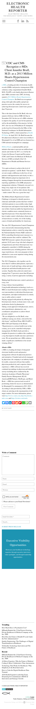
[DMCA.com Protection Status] (7, 690)
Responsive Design (10, 702)
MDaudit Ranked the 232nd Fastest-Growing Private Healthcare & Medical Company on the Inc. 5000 (17, 632)
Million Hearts (7, 147)
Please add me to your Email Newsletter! (16, 501)
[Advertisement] (18, 43)
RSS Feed (27, 21)
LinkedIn (23, 21)
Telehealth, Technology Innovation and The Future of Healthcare (16, 647)
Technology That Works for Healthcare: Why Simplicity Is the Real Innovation (17, 666)
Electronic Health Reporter (18, 7)
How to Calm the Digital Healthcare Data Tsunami (15, 671)
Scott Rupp (8, 408)
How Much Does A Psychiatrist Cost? (14, 628)
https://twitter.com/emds (19, 398)
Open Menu (4, 21)
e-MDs (4, 85)
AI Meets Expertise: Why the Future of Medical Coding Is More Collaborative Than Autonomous (18, 662)
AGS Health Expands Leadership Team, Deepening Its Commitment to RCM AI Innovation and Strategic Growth (15, 676)
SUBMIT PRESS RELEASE (11, 526)
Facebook (18, 21)
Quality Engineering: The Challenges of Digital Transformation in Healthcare (17, 642)
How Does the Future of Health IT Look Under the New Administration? (17, 638)
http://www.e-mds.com (12, 396)
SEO (19, 702)
